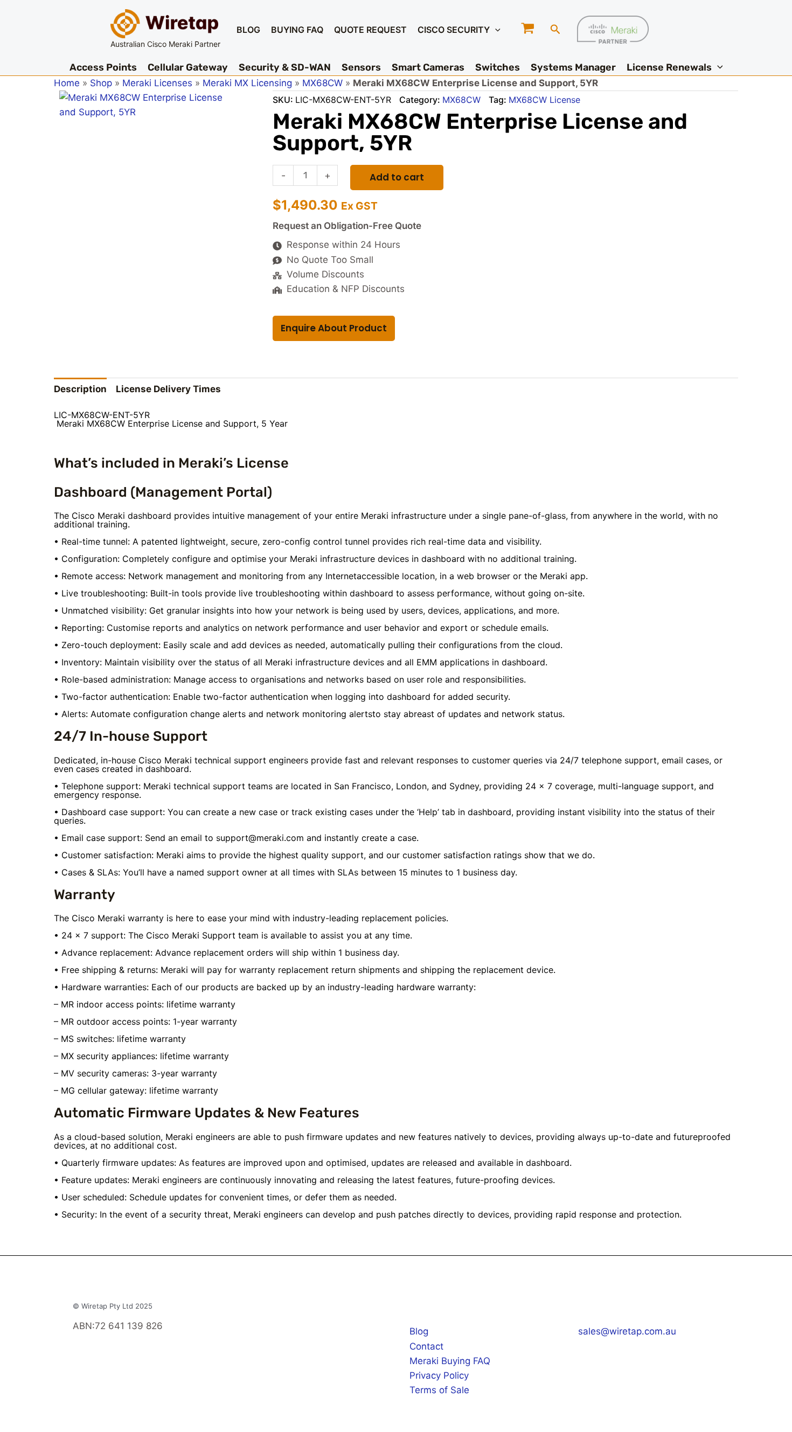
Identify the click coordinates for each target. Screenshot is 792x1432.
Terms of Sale (439, 1390)
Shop (101, 83)
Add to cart (397, 177)
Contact (426, 1346)
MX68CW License (544, 99)
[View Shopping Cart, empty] (528, 29)
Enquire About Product (334, 328)
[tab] (80, 389)
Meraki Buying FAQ (449, 1360)
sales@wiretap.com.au (627, 1331)
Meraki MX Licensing (247, 83)
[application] (495, 29)
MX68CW (322, 83)
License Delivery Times (168, 389)
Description (80, 389)
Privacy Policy (439, 1375)
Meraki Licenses (157, 83)
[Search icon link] (555, 30)
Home (67, 83)
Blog (418, 1331)
